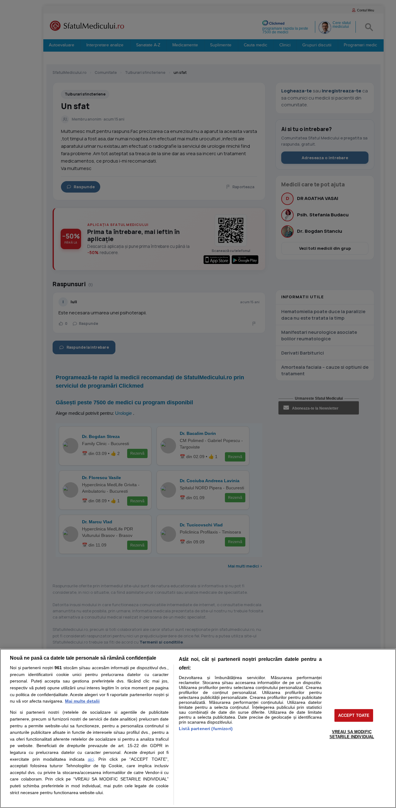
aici (91, 759)
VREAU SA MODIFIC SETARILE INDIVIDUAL (351, 734)
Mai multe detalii (82, 701)
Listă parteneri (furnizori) (206, 728)
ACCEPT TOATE (354, 715)
